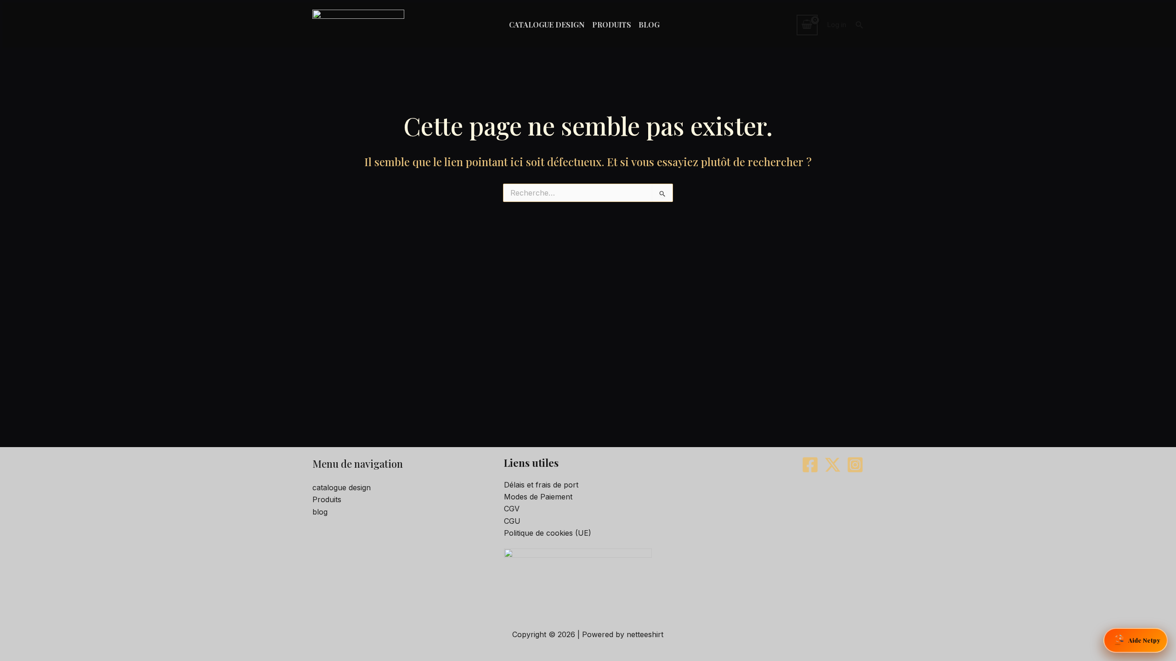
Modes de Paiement (538, 496)
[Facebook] (810, 464)
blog (320, 511)
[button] (859, 25)
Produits (326, 499)
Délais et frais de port (541, 484)
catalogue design (341, 487)
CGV (512, 508)
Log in (836, 24)
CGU (512, 521)
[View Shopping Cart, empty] (807, 25)
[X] (832, 464)
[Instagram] (855, 464)
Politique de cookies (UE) (547, 533)
